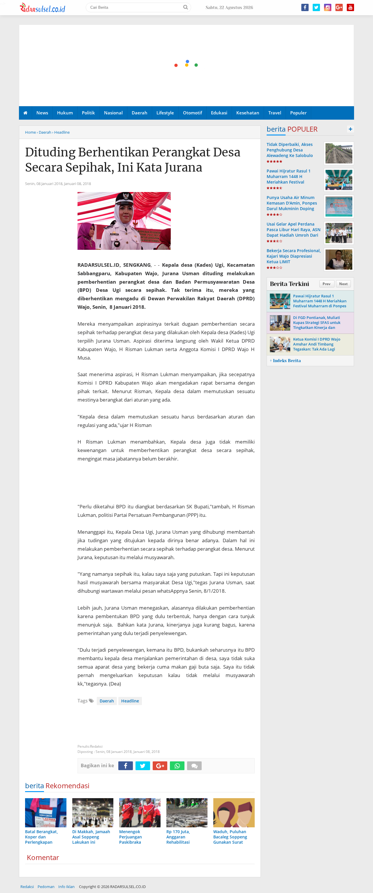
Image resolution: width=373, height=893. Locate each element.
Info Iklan (66, 886)
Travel (274, 113)
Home (30, 132)
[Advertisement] (186, 66)
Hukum (65, 113)
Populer (298, 113)
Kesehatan (247, 113)
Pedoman (46, 886)
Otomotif (192, 113)
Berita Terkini (289, 283)
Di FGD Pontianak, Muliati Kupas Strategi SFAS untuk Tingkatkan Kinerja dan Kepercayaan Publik (316, 325)
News (42, 113)
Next (343, 283)
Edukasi (219, 113)
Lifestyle (165, 113)
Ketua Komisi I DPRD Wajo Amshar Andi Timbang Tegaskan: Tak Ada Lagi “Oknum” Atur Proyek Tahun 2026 (318, 349)
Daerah (139, 113)
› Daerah (44, 132)
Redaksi (27, 886)
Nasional (113, 113)
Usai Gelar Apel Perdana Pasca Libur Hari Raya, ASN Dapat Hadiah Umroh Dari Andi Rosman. (294, 232)
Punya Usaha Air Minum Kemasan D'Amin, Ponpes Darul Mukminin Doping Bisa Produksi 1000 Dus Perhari (292, 209)
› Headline (61, 132)
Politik (88, 113)
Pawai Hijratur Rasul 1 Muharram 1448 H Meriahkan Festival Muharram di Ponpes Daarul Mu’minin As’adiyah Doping (293, 185)
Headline (130, 701)
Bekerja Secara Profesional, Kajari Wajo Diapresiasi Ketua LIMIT (294, 256)
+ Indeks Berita (285, 360)
